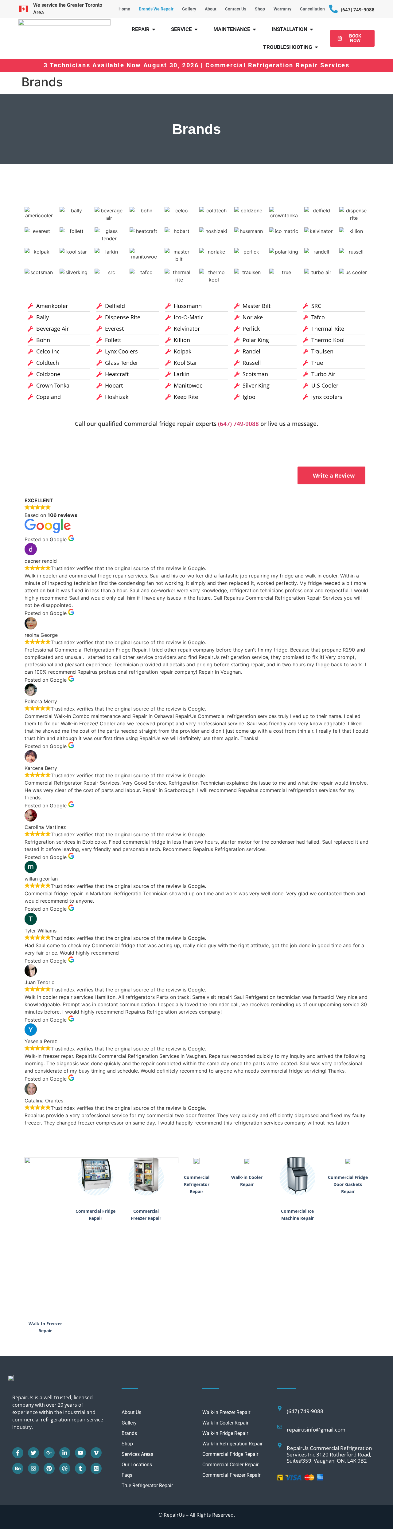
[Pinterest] (49, 1468)
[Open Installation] (311, 29)
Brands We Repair (156, 8)
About (210, 8)
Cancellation (312, 8)
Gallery (189, 8)
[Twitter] (33, 1452)
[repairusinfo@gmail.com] (279, 1426)
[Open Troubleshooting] (316, 47)
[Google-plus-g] (49, 1452)
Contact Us (235, 8)
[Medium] (96, 1468)
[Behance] (17, 1468)
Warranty (282, 8)
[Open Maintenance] (254, 29)
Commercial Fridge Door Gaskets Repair (348, 1184)
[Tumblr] (80, 1468)
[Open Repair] (153, 29)
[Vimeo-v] (96, 1452)
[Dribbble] (64, 1468)
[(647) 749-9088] (333, 9)
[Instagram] (33, 1468)
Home (124, 8)
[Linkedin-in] (64, 1452)
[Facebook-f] (17, 1452)
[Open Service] (196, 29)
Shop (260, 8)
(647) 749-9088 (358, 10)
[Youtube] (80, 1452)
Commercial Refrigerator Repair (196, 1184)
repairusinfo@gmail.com (316, 1429)
